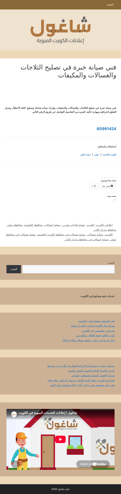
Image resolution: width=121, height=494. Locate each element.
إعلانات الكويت (104, 225)
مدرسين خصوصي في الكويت (98, 330)
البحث (111, 262)
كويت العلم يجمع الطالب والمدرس (95, 335)
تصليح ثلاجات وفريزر (73, 225)
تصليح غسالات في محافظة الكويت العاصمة (61, 234)
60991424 (106, 128)
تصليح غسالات (52, 225)
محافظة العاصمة (33, 225)
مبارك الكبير (86, 154)
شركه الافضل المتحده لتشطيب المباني (93, 375)
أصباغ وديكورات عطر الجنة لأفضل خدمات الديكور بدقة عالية (81, 380)
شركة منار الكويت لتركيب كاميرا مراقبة (93, 325)
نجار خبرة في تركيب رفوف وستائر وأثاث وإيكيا (89, 340)
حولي (96, 154)
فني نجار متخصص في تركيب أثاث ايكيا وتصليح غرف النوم (82, 385)
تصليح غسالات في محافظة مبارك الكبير (87, 239)
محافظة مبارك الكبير (104, 229)
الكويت (90, 225)
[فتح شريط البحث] (4, 5)
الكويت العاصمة (109, 154)
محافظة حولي (15, 225)
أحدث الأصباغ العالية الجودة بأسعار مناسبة (91, 370)
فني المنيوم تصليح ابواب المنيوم (96, 321)
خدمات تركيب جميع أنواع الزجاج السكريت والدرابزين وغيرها (81, 365)
